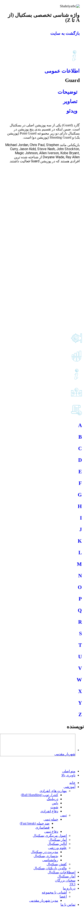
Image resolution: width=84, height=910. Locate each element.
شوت (54, 807)
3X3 (72, 884)
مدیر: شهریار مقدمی (43, 900)
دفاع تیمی (51, 831)
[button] (81, 763)
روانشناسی (50, 860)
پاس (55, 803)
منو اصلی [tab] (68, 771)
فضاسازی (42, 827)
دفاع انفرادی (49, 811)
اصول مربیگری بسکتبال (50, 835)
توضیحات (68, 92)
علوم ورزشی (57, 848)
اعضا (63, 896)
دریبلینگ (52, 799)
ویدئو (72, 111)
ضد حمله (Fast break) (35, 823)
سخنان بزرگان (65, 880)
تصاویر (70, 101)
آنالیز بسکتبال (57, 844)
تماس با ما (68, 904)
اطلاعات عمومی (62, 71)
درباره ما (69, 888)
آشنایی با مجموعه (54, 892)
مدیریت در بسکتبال (44, 852)
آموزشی (69, 787)
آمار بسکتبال (58, 839)
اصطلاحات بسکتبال (61, 872)
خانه (72, 782)
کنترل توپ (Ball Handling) (39, 795)
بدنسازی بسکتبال (46, 856)
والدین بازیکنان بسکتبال (50, 868)
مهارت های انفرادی (53, 791)
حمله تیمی (51, 819)
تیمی (63, 815)
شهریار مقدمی (64, 754)
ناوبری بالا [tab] (68, 775)
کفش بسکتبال (57, 864)
